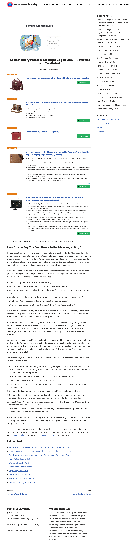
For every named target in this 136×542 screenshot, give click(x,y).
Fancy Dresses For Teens (107, 66)
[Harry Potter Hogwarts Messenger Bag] (16, 135)
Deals (70, 4)
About (99, 127)
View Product (84, 82)
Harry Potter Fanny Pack (107, 109)
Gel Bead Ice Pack (105, 89)
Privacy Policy (103, 123)
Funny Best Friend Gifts (106, 85)
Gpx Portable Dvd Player (107, 58)
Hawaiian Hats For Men (107, 93)
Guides (79, 4)
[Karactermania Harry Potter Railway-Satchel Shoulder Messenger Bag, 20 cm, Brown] (16, 108)
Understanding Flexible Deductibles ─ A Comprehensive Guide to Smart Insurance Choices (112, 22)
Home (47, 4)
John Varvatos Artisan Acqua (110, 97)
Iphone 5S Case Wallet (107, 70)
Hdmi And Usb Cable (106, 101)
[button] (106, 4)
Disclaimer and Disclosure (108, 119)
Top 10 (87, 4)
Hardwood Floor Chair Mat (108, 46)
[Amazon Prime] (87, 183)
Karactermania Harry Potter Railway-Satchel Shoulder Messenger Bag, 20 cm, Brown (57, 103)
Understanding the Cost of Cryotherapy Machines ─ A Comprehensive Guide (108, 32)
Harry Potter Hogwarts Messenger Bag (43, 132)
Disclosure (124, 4)
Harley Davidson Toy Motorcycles (111, 105)
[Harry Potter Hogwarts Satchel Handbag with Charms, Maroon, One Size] (16, 84)
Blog (64, 4)
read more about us (46, 435)
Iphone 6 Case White (106, 62)
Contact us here (19, 435)
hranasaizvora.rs (24, 530)
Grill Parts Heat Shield (106, 81)
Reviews (55, 4)
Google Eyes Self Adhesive (108, 74)
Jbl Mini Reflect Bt (104, 54)
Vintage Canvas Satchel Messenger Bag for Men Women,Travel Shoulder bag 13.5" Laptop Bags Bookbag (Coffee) (58, 153)
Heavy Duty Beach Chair (107, 50)
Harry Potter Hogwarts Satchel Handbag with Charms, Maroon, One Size (57, 78)
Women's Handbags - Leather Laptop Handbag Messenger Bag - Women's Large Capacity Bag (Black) (54, 198)
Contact (113, 4)
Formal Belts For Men (106, 77)
